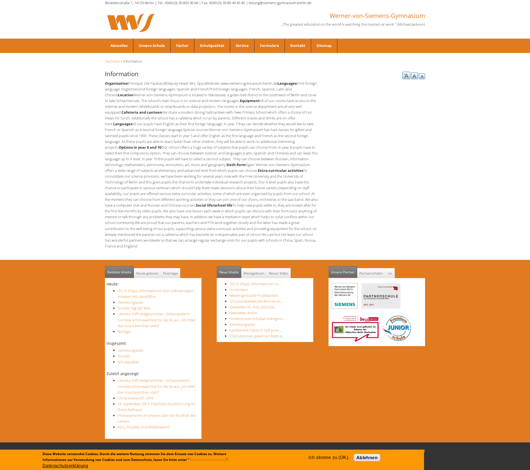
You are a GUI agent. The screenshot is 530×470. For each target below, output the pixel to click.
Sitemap (324, 45)
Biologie (124, 331)
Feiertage (170, 273)
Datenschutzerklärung (207, 459)
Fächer (182, 45)
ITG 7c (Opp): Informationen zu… (255, 283)
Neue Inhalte (229, 272)
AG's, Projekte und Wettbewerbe (143, 426)
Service (242, 45)
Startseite (112, 61)
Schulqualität (212, 45)
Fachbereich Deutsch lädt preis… (255, 330)
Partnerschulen (371, 273)
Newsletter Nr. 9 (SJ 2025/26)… (252, 307)
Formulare (269, 45)
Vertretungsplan (131, 302)
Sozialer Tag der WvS (134, 308)
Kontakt (297, 45)
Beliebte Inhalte (119, 272)
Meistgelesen (253, 273)
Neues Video (278, 273)
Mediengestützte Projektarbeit (253, 295)
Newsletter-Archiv (243, 312)
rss (390, 273)
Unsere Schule (152, 45)
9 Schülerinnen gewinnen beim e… (256, 335)
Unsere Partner (344, 272)
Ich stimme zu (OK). (329, 457)
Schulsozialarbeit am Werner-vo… (256, 301)
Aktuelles (119, 45)
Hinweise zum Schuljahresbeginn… (257, 318)
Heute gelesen (147, 273)
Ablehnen (367, 457)
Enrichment (238, 289)
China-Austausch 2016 (135, 398)
